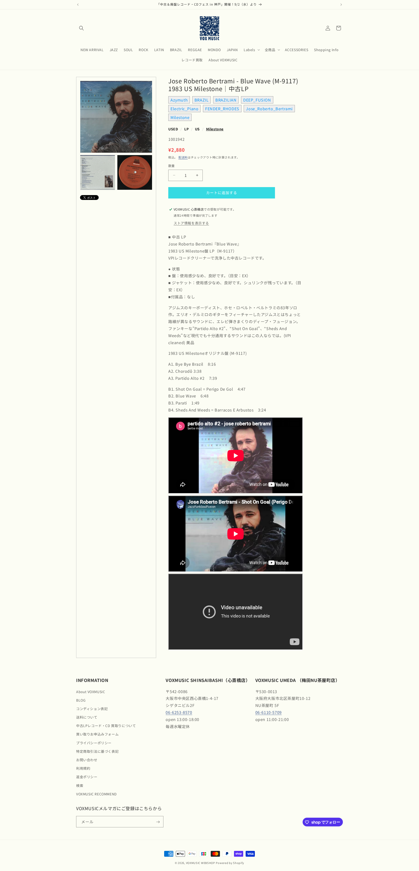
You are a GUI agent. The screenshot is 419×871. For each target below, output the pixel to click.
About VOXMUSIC (90, 691)
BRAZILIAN (225, 100)
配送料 (183, 157)
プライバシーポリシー (94, 742)
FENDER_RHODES (222, 108)
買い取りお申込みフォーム (97, 734)
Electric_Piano (184, 108)
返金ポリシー (86, 777)
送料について (86, 717)
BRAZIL (201, 100)
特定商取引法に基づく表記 (97, 751)
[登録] (158, 822)
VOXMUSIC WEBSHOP (200, 863)
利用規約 (83, 768)
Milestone (179, 117)
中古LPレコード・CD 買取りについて (106, 725)
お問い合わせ (86, 759)
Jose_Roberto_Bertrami (269, 108)
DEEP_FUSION (257, 100)
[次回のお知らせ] (341, 4)
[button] (81, 28)
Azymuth (179, 100)
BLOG (81, 700)
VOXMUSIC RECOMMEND (96, 794)
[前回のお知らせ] (78, 4)
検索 (79, 785)
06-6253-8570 (179, 712)
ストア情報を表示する (191, 223)
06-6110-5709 (268, 712)
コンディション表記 (92, 708)
